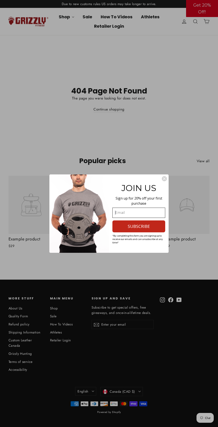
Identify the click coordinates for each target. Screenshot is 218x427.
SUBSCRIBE (139, 226)
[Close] (164, 178)
